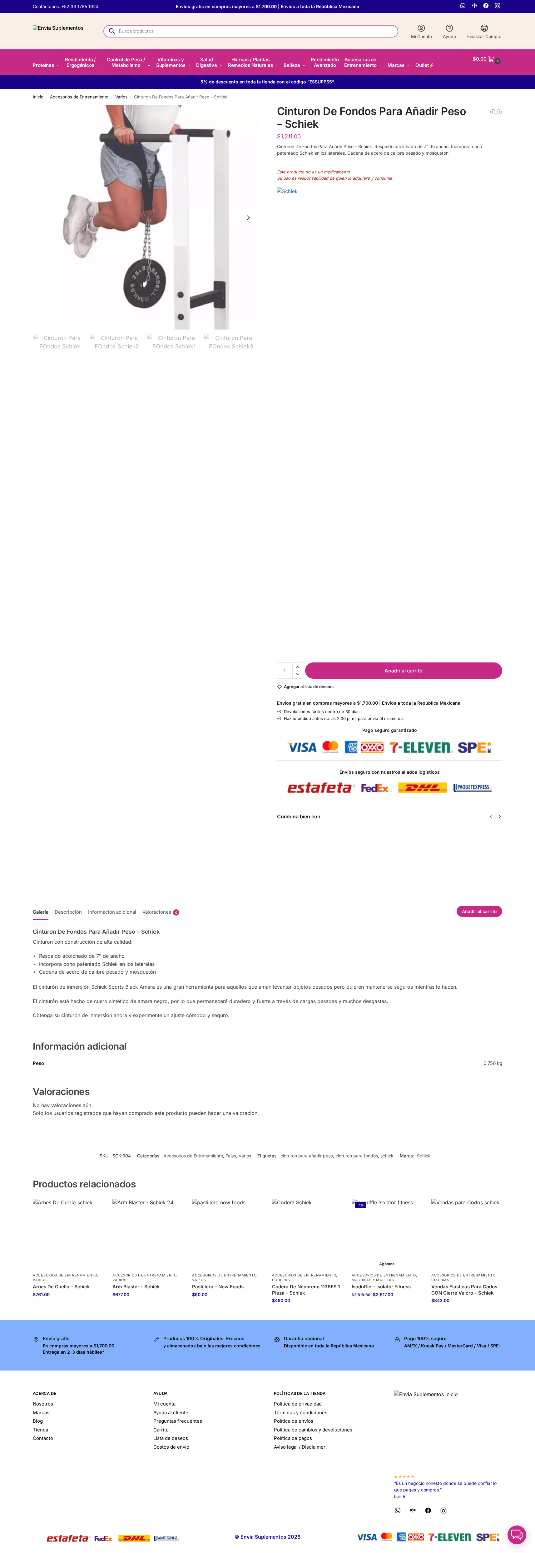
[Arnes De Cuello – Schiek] (68, 1234)
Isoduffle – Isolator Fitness (381, 1287)
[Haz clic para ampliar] (145, 217)
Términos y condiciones (300, 1413)
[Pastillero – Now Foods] (227, 1234)
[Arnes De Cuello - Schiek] (493, 112)
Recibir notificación (500, 860)
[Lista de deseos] (93, 1208)
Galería (40, 912)
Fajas (230, 1155)
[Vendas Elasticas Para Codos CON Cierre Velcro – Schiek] (466, 1234)
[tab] (42, 911)
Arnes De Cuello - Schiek (380, 835)
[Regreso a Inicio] (448, 1430)
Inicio (38, 96)
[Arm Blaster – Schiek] (147, 1234)
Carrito (161, 1430)
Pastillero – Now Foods (218, 1287)
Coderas (281, 1280)
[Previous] (490, 816)
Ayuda (449, 36)
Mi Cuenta (421, 36)
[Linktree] (475, 6)
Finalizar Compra (484, 36)
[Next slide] (248, 217)
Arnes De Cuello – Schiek (61, 1287)
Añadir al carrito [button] (68, 1307)
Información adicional (112, 912)
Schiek (424, 1155)
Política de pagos (293, 1438)
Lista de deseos (170, 1438)
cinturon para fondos (356, 1155)
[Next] (499, 816)
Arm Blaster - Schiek (322, 835)
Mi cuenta (164, 1404)
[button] (487, 59)
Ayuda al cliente (170, 1413)
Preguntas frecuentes (177, 1421)
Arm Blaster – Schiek (136, 1287)
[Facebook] (487, 6)
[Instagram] (498, 6)
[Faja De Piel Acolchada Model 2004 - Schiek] (499, 112)
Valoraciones (159, 912)
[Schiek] (389, 421)
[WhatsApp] (464, 6)
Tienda (40, 1430)
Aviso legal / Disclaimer (299, 1447)
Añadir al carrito (403, 670)
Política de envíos (293, 1421)
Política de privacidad (298, 1404)
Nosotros (43, 1404)
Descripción (68, 912)
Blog (38, 1421)
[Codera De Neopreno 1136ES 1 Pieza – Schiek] (307, 1234)
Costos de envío (171, 1447)
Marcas (41, 1413)
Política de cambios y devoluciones (313, 1430)
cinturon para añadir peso (306, 1155)
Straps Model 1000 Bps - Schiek (500, 835)
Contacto (43, 1438)
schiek (387, 1155)
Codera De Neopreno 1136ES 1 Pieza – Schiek (306, 1290)
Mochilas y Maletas (373, 1280)
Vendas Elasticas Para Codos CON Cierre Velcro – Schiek (464, 1290)
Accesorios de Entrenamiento (79, 96)
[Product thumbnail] (295, 849)
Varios (121, 96)
